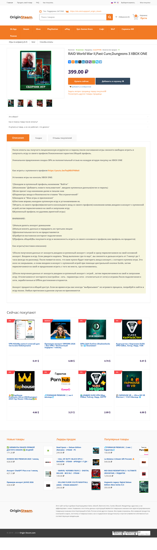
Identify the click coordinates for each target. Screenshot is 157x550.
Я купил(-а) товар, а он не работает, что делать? (29, 127)
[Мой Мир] (76, 61)
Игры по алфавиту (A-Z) (18, 42)
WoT (113, 29)
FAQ (37, 3)
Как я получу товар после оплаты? (23, 122)
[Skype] (97, 61)
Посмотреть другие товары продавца (85, 94)
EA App (13, 29)
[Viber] (90, 61)
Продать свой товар (24, 3)
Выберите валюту (128, 3)
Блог (33, 42)
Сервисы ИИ (128, 29)
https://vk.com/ (85, 11)
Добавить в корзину (112, 81)
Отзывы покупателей (62, 138)
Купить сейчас (81, 81)
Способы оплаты (46, 42)
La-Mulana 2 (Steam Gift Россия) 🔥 (119, 459)
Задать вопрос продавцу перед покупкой (86, 91)
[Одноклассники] (73, 61)
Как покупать (48, 3)
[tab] (18, 137)
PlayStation (52, 29)
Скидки (38, 138)
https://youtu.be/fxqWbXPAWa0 (63, 170)
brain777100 (97, 50)
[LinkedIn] (83, 61)
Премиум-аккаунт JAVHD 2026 (20, 482)
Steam (26, 29)
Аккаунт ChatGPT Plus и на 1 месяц (22, 470)
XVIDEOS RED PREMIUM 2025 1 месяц (23, 459)
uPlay (67, 29)
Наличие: (71, 49)
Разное (13, 36)
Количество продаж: (110, 49)
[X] (79, 61)
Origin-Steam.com (27, 533)
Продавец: (88, 49)
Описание (18, 137)
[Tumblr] (86, 61)
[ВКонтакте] (69, 61)
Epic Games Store (85, 29)
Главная (10, 3)
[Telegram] (100, 61)
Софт (101, 29)
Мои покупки (145, 3)
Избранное (124, 17)
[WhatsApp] (93, 61)
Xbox (38, 29)
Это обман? (13, 117)
